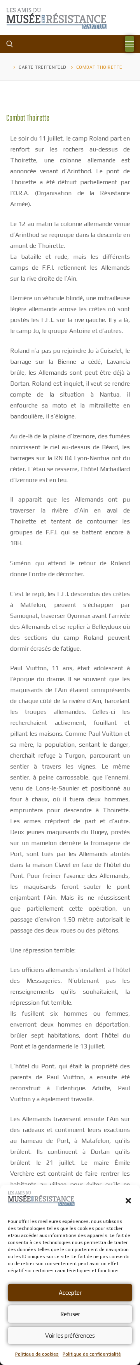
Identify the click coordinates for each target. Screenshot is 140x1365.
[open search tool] (9, 44)
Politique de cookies (37, 1354)
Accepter (70, 1292)
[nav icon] (129, 44)
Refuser (70, 1314)
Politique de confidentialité (92, 1354)
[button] (128, 1201)
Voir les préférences (70, 1335)
